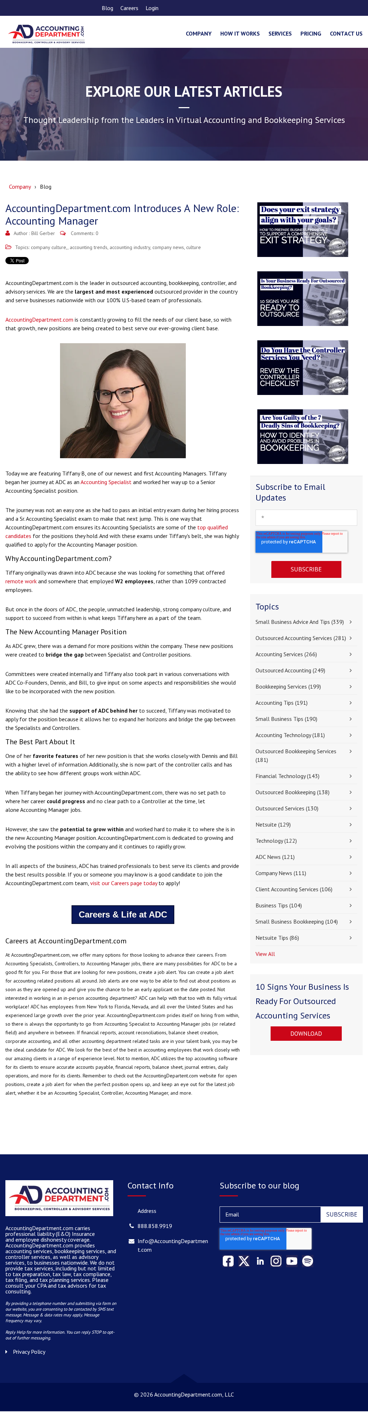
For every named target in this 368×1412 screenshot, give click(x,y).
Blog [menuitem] (107, 8)
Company (20, 186)
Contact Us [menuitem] (346, 33)
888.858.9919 (155, 1225)
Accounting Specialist (106, 482)
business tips (279, 905)
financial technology (287, 775)
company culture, (49, 247)
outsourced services (287, 808)
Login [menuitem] (152, 8)
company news (168, 247)
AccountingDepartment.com (39, 319)
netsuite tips (277, 937)
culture (193, 247)
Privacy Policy (29, 1351)
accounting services (286, 654)
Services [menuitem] (280, 33)
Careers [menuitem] (129, 8)
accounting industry (130, 247)
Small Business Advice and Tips (300, 621)
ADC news (275, 856)
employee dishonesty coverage (52, 1239)
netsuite (273, 824)
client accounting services (294, 889)
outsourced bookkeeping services (296, 755)
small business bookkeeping (297, 921)
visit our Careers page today (123, 883)
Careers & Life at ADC (123, 914)
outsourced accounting (290, 670)
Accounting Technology (290, 735)
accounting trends (88, 247)
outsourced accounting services (301, 637)
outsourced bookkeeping (293, 792)
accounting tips (282, 702)
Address (147, 1210)
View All (265, 953)
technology (276, 840)
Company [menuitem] (199, 33)
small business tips (286, 718)
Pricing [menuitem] (310, 33)
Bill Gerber (43, 233)
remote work (21, 581)
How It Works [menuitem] (240, 33)
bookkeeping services (288, 686)
